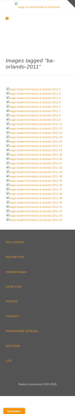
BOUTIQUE (13, 345)
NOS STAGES (15, 242)
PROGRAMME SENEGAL (22, 331)
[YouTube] (40, 390)
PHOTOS (12, 301)
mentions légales (16, 271)
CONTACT (12, 316)
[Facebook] (30, 390)
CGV (9, 360)
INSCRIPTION (15, 257)
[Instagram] (44, 390)
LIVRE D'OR (13, 286)
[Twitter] (35, 390)
